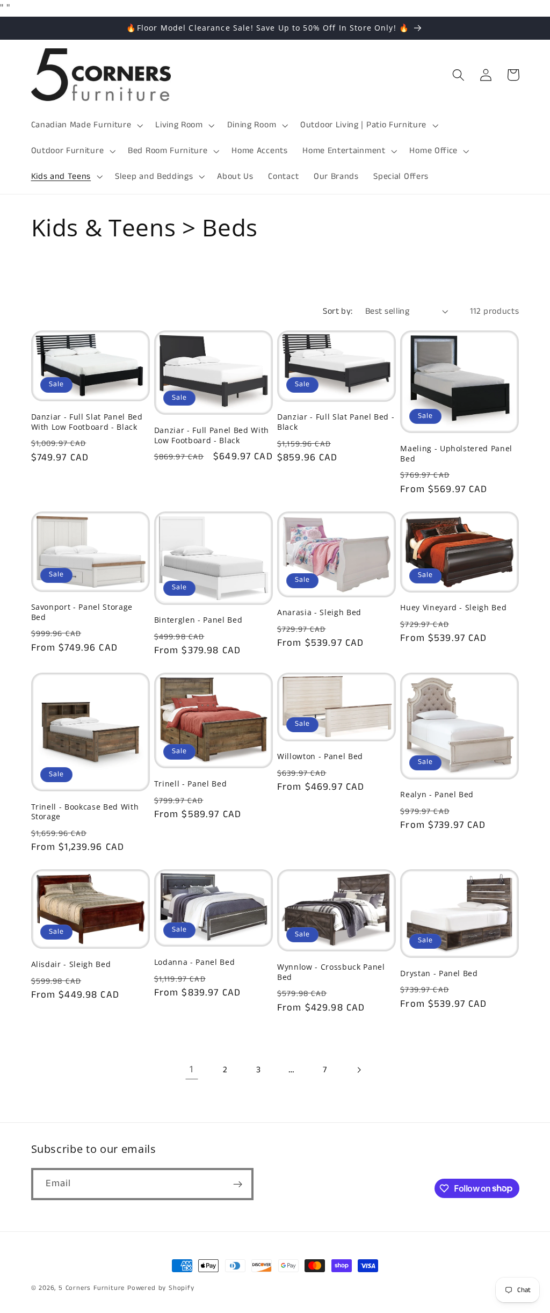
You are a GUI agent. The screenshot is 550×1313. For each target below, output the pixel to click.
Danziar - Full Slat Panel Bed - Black (335, 422)
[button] (86, 125)
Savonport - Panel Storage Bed (82, 612)
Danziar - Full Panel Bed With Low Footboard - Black (211, 435)
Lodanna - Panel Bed (194, 962)
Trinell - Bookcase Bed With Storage (85, 812)
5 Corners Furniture (92, 1288)
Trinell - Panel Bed (190, 784)
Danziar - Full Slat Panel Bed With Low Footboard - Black (87, 422)
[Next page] (358, 1070)
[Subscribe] (237, 1184)
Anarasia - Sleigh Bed (319, 612)
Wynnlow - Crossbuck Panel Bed (331, 972)
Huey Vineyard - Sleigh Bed (453, 607)
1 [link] (191, 1070)
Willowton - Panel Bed (320, 756)
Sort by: (338, 311)
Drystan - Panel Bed (439, 973)
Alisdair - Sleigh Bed (71, 964)
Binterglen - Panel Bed (198, 620)
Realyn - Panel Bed (437, 794)
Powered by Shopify (160, 1288)
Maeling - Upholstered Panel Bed (456, 454)
